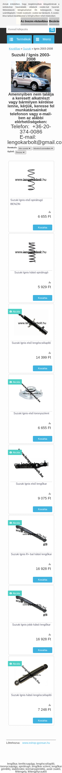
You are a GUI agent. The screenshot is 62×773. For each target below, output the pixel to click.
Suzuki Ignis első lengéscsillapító (31, 343)
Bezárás (54, 21)
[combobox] (25, 148)
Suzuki (27, 48)
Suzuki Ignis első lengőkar (31, 483)
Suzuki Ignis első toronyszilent (31, 413)
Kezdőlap (14, 48)
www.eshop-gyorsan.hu (36, 742)
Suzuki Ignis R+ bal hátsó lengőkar (31, 554)
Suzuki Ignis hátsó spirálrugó (31, 272)
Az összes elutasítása (34, 21)
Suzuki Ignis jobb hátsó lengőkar (31, 624)
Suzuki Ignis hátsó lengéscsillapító (31, 695)
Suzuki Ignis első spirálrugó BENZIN (26, 202)
